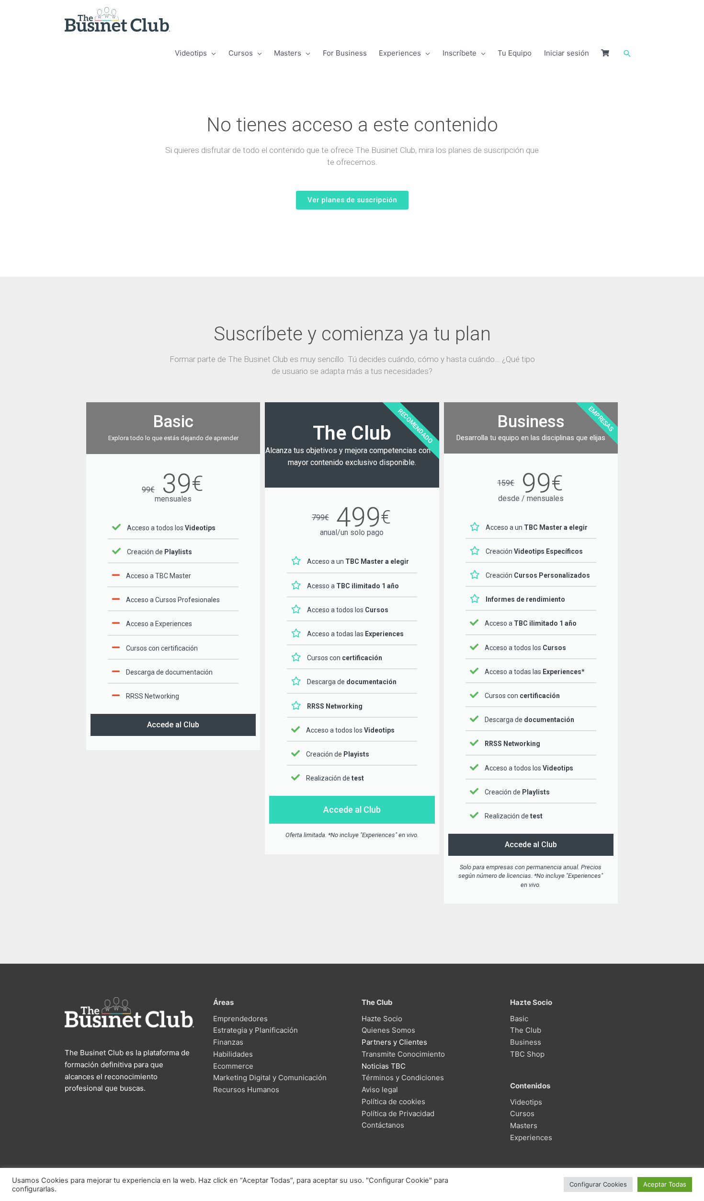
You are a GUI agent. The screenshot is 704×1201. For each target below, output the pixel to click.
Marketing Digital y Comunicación (270, 1077)
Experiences (531, 1137)
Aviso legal (380, 1089)
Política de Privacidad (398, 1113)
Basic (519, 1018)
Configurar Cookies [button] (598, 1184)
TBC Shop (527, 1054)
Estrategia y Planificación (255, 1030)
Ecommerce (233, 1066)
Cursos (522, 1113)
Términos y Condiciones (403, 1077)
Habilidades (233, 1054)
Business (525, 1042)
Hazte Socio (382, 1018)
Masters (523, 1125)
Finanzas (228, 1042)
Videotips (526, 1102)
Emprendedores (240, 1018)
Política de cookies (393, 1101)
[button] (627, 53)
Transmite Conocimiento (403, 1054)
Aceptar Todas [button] (664, 1184)
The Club (525, 1030)
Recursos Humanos (246, 1089)
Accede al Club (173, 724)
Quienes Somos (388, 1030)
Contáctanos (383, 1125)
